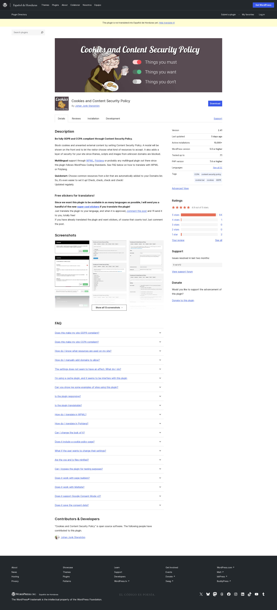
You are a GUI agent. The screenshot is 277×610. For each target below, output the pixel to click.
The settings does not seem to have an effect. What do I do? (88, 369)
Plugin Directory (19, 14)
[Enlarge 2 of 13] (85, 259)
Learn (117, 567)
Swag (169, 581)
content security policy (211, 174)
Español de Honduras (48, 594)
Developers (120, 576)
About (14, 567)
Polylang (99, 160)
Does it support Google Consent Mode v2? (78, 496)
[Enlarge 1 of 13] (85, 244)
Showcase (68, 567)
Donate (170, 576)
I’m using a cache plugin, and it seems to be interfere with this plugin (91, 378)
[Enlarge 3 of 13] (85, 293)
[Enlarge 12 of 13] (159, 308)
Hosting (15, 576)
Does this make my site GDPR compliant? (77, 332)
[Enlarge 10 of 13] (159, 244)
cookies (210, 180)
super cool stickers (88, 206)
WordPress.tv (122, 581)
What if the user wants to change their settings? (80, 450)
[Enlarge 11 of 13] (159, 277)
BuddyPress (224, 581)
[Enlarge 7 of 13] (122, 244)
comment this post (137, 211)
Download (215, 103)
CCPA (196, 174)
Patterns (67, 581)
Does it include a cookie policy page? (74, 441)
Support (218, 118)
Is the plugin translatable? (68, 405)
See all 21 (217, 167)
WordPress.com (225, 567)
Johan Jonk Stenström (87, 105)
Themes (67, 572)
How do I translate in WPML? (70, 414)
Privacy (15, 581)
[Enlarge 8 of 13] (122, 266)
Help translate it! (167, 22)
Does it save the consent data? (72, 505)
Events (169, 572)
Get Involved (172, 567)
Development (113, 118)
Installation (93, 118)
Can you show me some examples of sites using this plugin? (86, 387)
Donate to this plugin (183, 300)
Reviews (76, 118)
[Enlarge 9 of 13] (122, 297)
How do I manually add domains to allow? (77, 360)
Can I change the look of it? (70, 432)
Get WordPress (263, 5)
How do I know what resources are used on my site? (83, 351)
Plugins (66, 576)
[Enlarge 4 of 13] (85, 299)
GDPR (218, 180)
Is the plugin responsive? (68, 396)
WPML (89, 160)
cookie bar (200, 180)
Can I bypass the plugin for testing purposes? (79, 469)
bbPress (222, 576)
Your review (178, 240)
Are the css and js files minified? (72, 460)
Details (61, 118)
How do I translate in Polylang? (71, 423)
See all (218, 240)
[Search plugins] (42, 32)
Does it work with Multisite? (69, 487)
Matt (220, 572)
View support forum (182, 271)
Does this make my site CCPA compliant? (77, 342)
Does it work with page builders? (72, 478)
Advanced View (180, 188)
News (14, 572)
